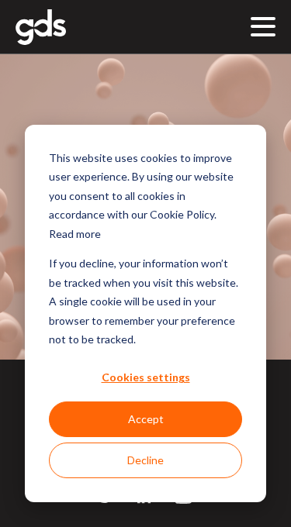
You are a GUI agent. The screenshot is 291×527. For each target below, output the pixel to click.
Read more (75, 233)
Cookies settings (146, 377)
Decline (145, 460)
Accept (146, 418)
